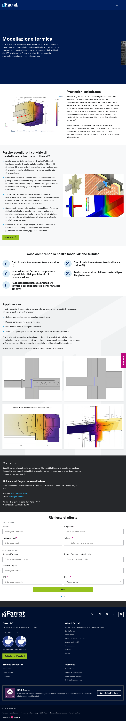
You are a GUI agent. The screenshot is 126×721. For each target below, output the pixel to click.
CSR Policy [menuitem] (44, 713)
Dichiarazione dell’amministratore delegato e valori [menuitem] (84, 627)
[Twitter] (92, 614)
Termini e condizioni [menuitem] (10, 713)
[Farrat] (10, 5)
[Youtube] (106, 614)
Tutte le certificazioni (15, 656)
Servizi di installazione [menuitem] (73, 672)
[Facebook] (113, 614)
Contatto (9, 237)
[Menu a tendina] (122, 5)
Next (63, 589)
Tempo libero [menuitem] (7, 669)
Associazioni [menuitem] (70, 646)
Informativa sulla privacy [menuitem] (29, 713)
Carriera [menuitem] (68, 649)
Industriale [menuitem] (6, 676)
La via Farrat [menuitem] (70, 631)
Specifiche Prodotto (109, 693)
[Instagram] (121, 614)
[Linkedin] (99, 614)
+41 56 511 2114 (11, 632)
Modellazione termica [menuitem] (73, 676)
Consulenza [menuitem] (69, 669)
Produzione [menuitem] (69, 635)
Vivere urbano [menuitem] (7, 672)
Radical (15, 717)
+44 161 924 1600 (19, 493)
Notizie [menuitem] (67, 653)
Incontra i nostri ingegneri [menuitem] (75, 638)
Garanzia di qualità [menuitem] (72, 642)
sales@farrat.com (16, 496)
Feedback (123, 360)
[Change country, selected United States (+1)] (67, 542)
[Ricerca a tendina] (117, 4)
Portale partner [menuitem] (74, 713)
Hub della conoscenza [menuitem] (73, 680)
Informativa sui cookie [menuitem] (58, 713)
